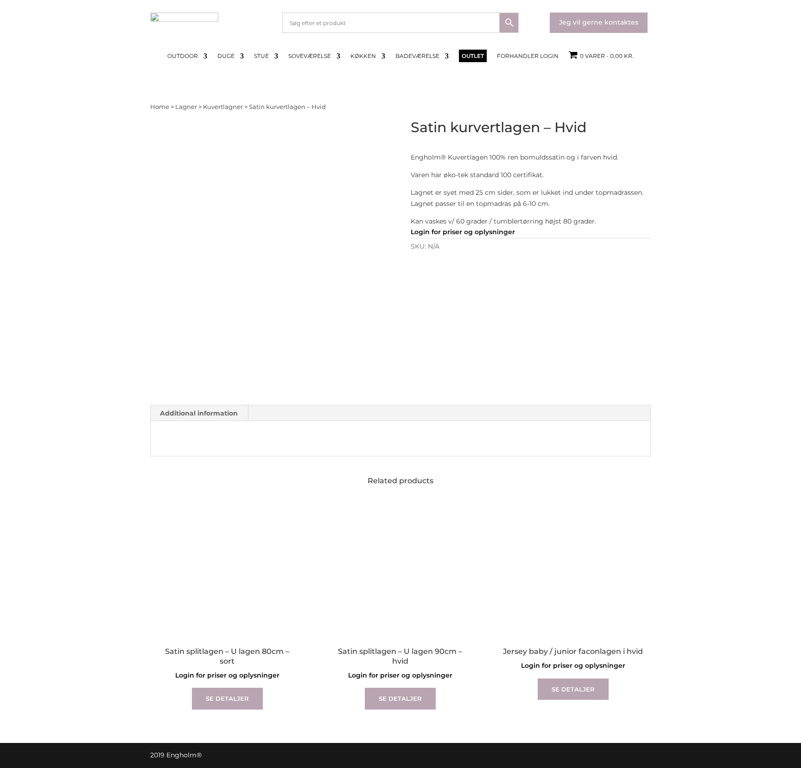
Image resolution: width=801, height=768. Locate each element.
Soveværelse (309, 56)
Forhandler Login (528, 56)
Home (159, 106)
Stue (261, 56)
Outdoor (182, 56)
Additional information (199, 413)
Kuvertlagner (223, 106)
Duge (226, 56)
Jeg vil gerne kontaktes (598, 22)
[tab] (199, 413)
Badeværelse (417, 56)
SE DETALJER (227, 698)
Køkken (363, 56)
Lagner (186, 106)
